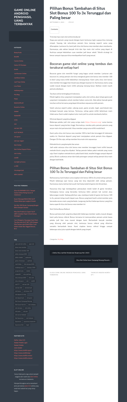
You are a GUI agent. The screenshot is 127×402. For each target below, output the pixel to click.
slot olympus (18, 308)
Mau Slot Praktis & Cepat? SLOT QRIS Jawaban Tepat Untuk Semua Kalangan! (25, 214)
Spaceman (18, 321)
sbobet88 (18, 274)
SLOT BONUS (18, 132)
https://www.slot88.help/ (22, 353)
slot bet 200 (18, 288)
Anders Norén (104, 272)
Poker (16, 99)
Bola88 (16, 57)
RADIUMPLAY (19, 103)
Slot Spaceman (19, 318)
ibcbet (16, 69)
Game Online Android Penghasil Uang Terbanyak (25, 17)
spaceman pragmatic (30, 321)
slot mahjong (32, 304)
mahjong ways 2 (19, 267)
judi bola (29, 261)
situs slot (31, 277)
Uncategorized (19, 170)
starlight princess (19, 162)
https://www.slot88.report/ (23, 350)
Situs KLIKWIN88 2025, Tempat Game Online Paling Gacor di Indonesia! (24, 193)
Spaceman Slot (19, 325)
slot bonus (18, 291)
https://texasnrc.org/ (93, 122)
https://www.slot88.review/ (23, 355)
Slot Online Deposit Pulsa (22, 149)
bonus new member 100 (22, 250)
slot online (28, 308)
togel (27, 325)
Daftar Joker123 (19, 340)
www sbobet (18, 348)
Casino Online (18, 61)
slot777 (17, 284)
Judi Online (18, 264)
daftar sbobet (19, 257)
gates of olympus (20, 261)
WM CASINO (18, 174)
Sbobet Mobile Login (20, 342)
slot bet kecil (28, 288)
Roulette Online (19, 107)
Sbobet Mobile (19, 345)
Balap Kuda (18, 52)
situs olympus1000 (20, 277)
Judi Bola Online (19, 78)
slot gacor (17, 136)
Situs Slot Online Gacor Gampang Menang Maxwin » (93, 260)
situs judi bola (27, 274)
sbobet (16, 111)
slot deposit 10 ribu (20, 294)
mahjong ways (18, 90)
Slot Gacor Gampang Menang (23, 301)
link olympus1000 (29, 264)
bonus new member (20, 247)
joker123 (28, 386)
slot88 (16, 158)
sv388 (16, 166)
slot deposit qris (19, 298)
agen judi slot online (20, 244)
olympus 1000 (31, 267)
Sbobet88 (17, 115)
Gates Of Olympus (20, 65)
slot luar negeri (19, 141)
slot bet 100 (18, 128)
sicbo (15, 120)
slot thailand (29, 318)
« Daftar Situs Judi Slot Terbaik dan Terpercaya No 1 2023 (70, 253)
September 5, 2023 (57, 22)
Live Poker (17, 86)
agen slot (31, 244)
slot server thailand (20, 315)
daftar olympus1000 (21, 254)
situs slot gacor (19, 281)
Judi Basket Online (20, 73)
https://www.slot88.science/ (23, 358)
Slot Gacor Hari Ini (20, 304)
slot (15, 124)
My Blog (17, 94)
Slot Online (17, 145)
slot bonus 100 (28, 291)
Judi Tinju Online (19, 82)
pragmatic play (19, 271)
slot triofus (17, 153)
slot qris (25, 311)
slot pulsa (18, 311)
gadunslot (28, 257)
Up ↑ (92, 275)
